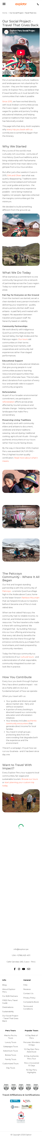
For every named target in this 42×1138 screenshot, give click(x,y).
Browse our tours (29, 779)
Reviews (27, 989)
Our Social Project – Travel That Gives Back (25, 13)
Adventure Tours (10, 1051)
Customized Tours (10, 1063)
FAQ (25, 985)
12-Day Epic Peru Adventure (31, 1050)
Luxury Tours (10, 1042)
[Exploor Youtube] (23, 969)
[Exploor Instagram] (19, 969)
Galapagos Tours (10, 1046)
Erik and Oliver (14, 175)
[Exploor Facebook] (15, 969)
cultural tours (27, 657)
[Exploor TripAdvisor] (28, 969)
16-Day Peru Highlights (31, 1071)
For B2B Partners (10, 996)
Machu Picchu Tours (10, 1036)
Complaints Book (31, 1002)
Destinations (7, 1007)
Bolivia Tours (10, 1055)
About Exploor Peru (8, 990)
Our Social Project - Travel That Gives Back (10, 1018)
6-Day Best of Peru (32, 1036)
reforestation (8, 402)
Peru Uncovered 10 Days (31, 1064)
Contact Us (28, 993)
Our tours (23, 339)
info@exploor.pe (21, 949)
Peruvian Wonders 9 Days (31, 1043)
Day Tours (10, 1068)
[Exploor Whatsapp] (38, 4)
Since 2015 (7, 101)
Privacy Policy (29, 998)
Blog (4, 985)
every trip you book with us (19, 129)
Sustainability (8, 1011)
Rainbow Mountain (30, 598)
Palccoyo (6, 591)
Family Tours (10, 1059)
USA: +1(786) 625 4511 (21, 955)
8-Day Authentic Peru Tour (31, 1057)
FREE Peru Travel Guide (10, 1001)
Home (4, 13)
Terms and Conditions (28, 1007)
